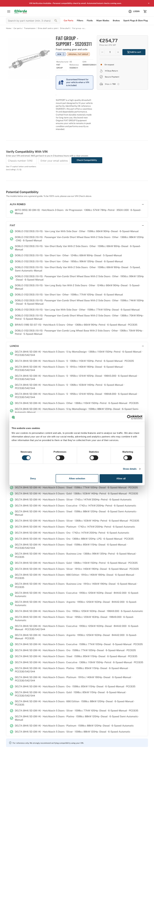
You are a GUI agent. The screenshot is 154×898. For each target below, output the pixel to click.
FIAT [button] (12, 225)
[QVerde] (21, 11)
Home (8, 28)
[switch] (60, 457)
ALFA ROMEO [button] (18, 204)
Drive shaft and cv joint (48, 28)
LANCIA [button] (14, 346)
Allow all (121, 478)
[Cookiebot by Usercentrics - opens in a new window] (129, 417)
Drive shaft (65, 28)
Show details (130, 469)
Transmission (29, 28)
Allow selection (77, 478)
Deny (33, 478)
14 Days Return (111, 71)
